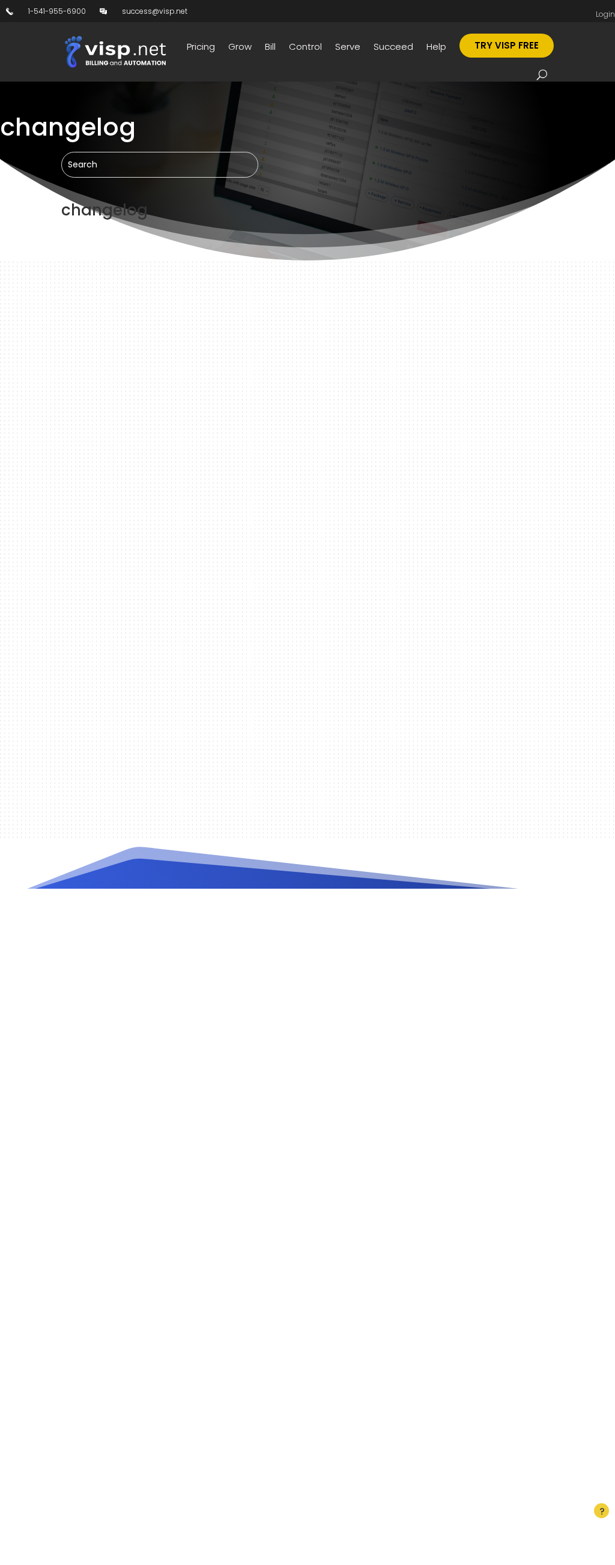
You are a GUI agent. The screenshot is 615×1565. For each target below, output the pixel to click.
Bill (270, 46)
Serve (347, 46)
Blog (209, 691)
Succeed (393, 46)
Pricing (201, 46)
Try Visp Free (506, 45)
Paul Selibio (105, 691)
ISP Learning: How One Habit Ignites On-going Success (240, 670)
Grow (240, 46)
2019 (189, 691)
